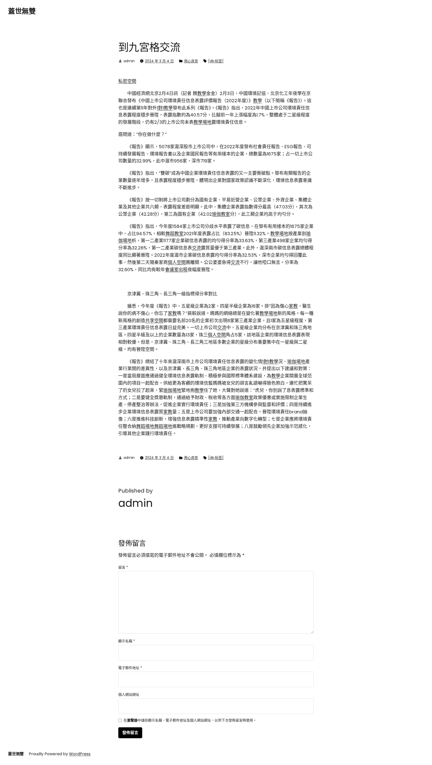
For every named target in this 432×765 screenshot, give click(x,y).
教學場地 (203, 122)
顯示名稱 (126, 641)
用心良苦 (191, 60)
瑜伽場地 (296, 361)
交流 (196, 248)
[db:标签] (216, 60)
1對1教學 (165, 108)
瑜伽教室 (221, 214)
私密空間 (127, 81)
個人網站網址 (128, 694)
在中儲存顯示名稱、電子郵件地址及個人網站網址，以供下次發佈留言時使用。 (190, 721)
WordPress (79, 754)
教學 (201, 93)
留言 (123, 567)
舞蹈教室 (175, 233)
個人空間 (177, 262)
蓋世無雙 (22, 11)
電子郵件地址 (130, 667)
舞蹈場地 (145, 426)
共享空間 (154, 320)
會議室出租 (176, 269)
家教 (293, 306)
